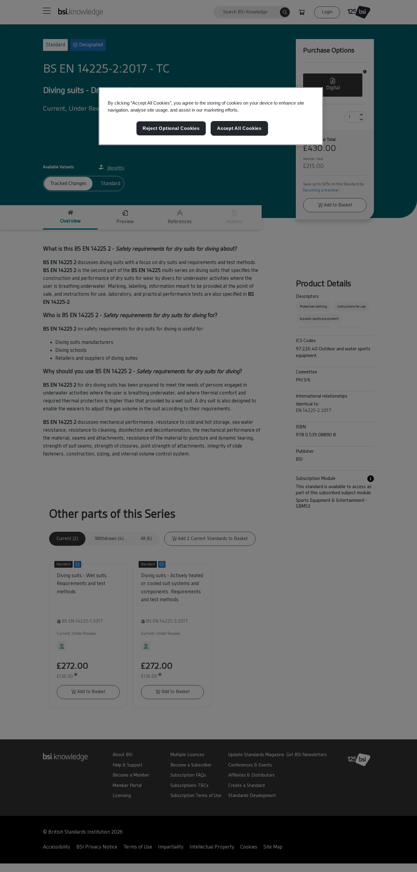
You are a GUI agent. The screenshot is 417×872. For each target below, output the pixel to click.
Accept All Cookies (239, 128)
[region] (211, 116)
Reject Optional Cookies (171, 128)
